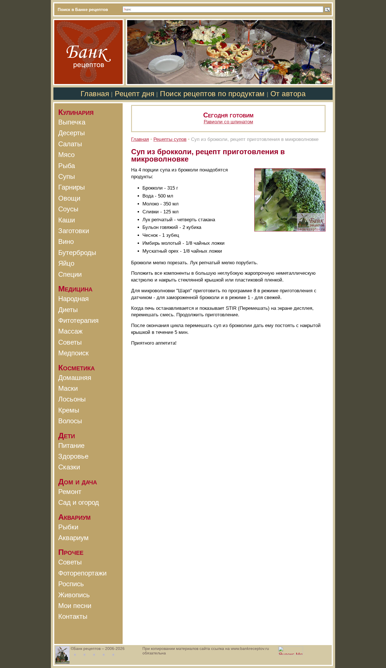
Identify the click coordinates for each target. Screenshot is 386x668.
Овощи (69, 198)
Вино (66, 241)
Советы (70, 342)
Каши (66, 220)
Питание (71, 445)
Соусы (68, 209)
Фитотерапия (78, 320)
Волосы (70, 421)
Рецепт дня (134, 93)
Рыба (66, 165)
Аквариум (73, 538)
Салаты (70, 144)
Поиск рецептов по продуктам (212, 93)
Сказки (69, 467)
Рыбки (68, 527)
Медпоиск (73, 353)
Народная (73, 298)
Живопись (74, 595)
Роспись (71, 584)
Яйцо (66, 263)
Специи (70, 274)
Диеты (68, 309)
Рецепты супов (170, 139)
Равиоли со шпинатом (228, 121)
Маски (68, 388)
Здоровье (73, 456)
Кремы (68, 410)
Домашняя (74, 377)
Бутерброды (77, 252)
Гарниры (71, 187)
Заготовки (73, 231)
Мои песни (74, 605)
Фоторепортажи (82, 573)
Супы (66, 176)
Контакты (72, 616)
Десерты (71, 133)
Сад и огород (78, 502)
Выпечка (71, 122)
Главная (95, 93)
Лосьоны (72, 399)
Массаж (70, 331)
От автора (288, 93)
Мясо (66, 154)
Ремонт (69, 491)
